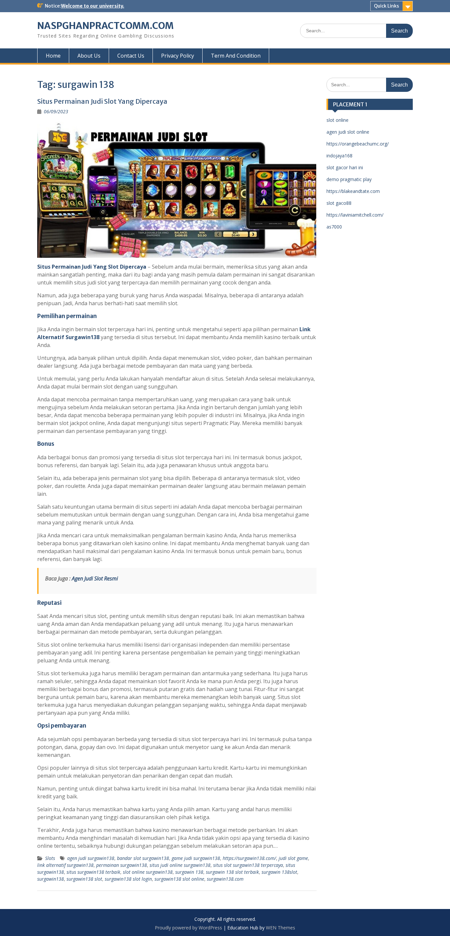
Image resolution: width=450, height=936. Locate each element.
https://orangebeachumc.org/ (357, 144)
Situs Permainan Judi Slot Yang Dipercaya (102, 101)
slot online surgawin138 (148, 872)
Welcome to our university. (92, 6)
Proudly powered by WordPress (188, 927)
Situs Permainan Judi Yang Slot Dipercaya (91, 266)
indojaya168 (339, 155)
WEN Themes (280, 927)
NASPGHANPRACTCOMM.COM (105, 26)
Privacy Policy (177, 55)
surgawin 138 (189, 872)
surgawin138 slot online (179, 879)
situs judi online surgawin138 (180, 865)
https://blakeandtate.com (353, 191)
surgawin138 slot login (128, 879)
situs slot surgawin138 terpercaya (248, 865)
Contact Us (130, 55)
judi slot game (293, 858)
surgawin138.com (225, 879)
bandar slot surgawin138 (143, 858)
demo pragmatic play (349, 179)
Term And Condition (236, 55)
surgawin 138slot (279, 872)
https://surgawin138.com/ (249, 858)
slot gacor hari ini (344, 167)
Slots (50, 858)
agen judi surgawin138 (90, 858)
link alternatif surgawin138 (65, 865)
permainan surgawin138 (121, 865)
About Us (88, 55)
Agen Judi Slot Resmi (95, 578)
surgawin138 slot (84, 879)
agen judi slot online (347, 132)
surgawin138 (50, 879)
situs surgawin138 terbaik (93, 872)
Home (53, 55)
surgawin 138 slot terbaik (232, 872)
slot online (337, 120)
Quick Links (386, 6)
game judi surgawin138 (196, 858)
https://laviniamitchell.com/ (354, 215)
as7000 (334, 227)
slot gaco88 (339, 203)
